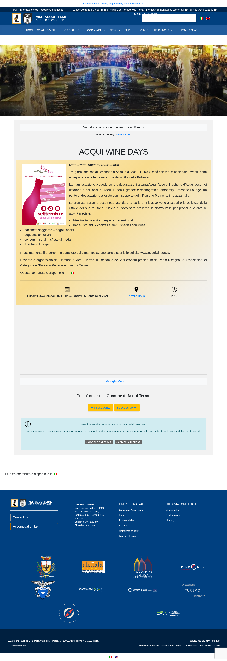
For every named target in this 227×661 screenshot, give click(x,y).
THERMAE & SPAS (186, 30)
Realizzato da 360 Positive (204, 640)
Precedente (101, 407)
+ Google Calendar (98, 442)
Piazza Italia (136, 296)
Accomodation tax (25, 526)
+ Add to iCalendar (128, 442)
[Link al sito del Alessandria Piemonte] (188, 590)
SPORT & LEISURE (120, 30)
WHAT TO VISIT (46, 30)
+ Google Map (113, 381)
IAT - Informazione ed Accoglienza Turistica (38, 9)
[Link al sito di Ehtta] (137, 590)
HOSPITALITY (71, 30)
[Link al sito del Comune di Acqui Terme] (41, 566)
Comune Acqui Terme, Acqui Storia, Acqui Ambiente (112, 3)
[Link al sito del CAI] (38, 590)
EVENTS (143, 30)
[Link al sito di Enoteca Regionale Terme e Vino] (138, 566)
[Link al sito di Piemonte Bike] (64, 613)
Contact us (20, 517)
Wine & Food (123, 134)
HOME (30, 30)
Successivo (125, 407)
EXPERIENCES (160, 30)
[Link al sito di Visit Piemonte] (187, 566)
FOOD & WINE (94, 30)
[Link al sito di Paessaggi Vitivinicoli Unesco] (163, 613)
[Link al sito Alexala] (88, 566)
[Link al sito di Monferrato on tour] (86, 590)
